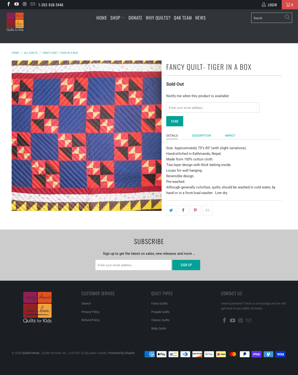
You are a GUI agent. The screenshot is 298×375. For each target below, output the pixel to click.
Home (101, 17)
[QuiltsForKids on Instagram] (24, 5)
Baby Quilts (158, 328)
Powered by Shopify (122, 353)
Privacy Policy (90, 312)
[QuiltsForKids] (26, 26)
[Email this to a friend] (208, 210)
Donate (135, 17)
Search (86, 303)
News (200, 17)
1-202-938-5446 (51, 4)
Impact (230, 135)
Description (201, 135)
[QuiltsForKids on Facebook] (8, 5)
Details (172, 135)
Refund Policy (90, 320)
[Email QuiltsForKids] (32, 5)
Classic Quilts (160, 320)
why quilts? (158, 17)
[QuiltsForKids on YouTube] (16, 5)
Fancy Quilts (159, 303)
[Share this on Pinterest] (195, 210)
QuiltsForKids (31, 353)
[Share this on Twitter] (171, 210)
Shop (115, 17)
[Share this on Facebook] (183, 210)
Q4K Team (183, 17)
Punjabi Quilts (160, 312)
